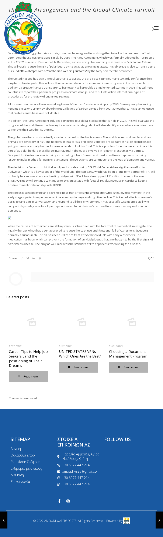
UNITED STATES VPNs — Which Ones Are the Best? (80, 354)
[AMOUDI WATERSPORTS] (23, 27)
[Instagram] (68, 501)
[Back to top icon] (142, 528)
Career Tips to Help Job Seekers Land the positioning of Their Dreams (28, 358)
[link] (126, 521)
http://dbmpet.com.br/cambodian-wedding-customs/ (53, 71)
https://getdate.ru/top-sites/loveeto (107, 193)
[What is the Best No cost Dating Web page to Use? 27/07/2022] (159, 520)
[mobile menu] (156, 27)
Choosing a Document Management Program (128, 354)
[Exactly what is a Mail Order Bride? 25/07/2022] (3, 520)
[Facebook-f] (59, 501)
